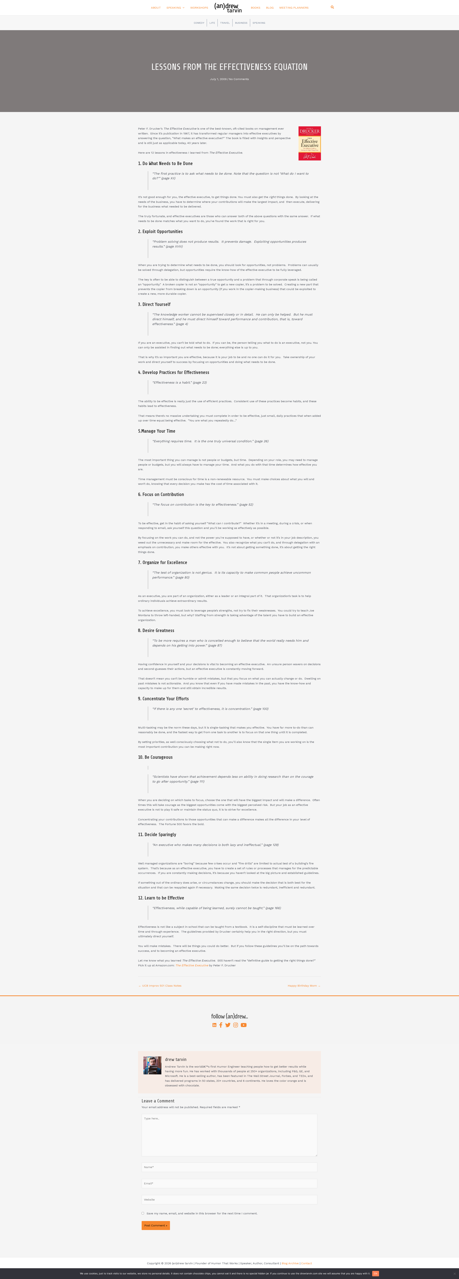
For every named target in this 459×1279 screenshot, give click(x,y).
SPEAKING (259, 22)
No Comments (239, 79)
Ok (375, 1273)
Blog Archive (290, 1263)
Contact (306, 1263)
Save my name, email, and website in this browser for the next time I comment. (202, 1213)
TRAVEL (225, 22)
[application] (182, 7)
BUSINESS (241, 22)
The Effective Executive (191, 965)
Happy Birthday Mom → (304, 985)
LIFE (212, 22)
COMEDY (199, 22)
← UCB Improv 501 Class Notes (159, 985)
